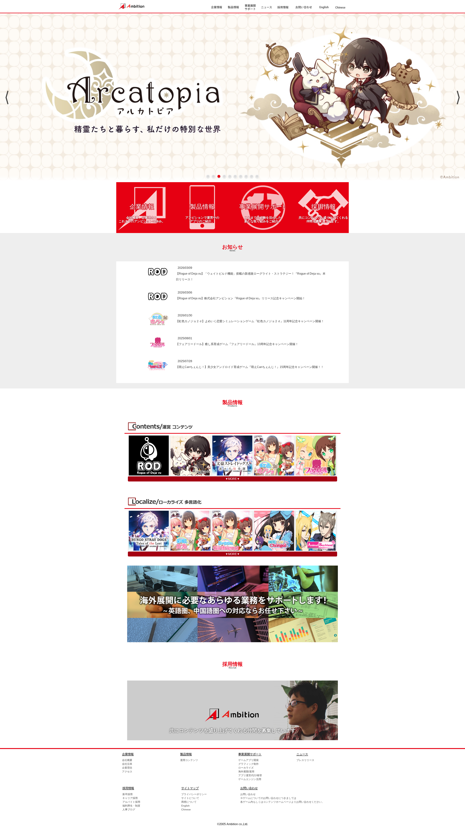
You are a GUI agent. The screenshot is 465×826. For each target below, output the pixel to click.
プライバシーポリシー (194, 794)
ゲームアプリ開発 (248, 760)
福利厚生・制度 (131, 805)
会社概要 (127, 760)
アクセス (127, 771)
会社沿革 (127, 763)
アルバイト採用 (131, 801)
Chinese (186, 809)
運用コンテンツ (189, 760)
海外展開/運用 (246, 771)
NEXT (458, 97)
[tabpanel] (232, 97)
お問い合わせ (248, 794)
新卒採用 (127, 794)
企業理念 (127, 767)
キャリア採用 (130, 798)
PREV (7, 97)
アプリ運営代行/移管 (250, 775)
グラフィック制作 (248, 763)
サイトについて (190, 798)
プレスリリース (305, 760)
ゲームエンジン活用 (249, 779)
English (185, 805)
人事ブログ (128, 809)
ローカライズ (246, 767)
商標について (189, 801)
